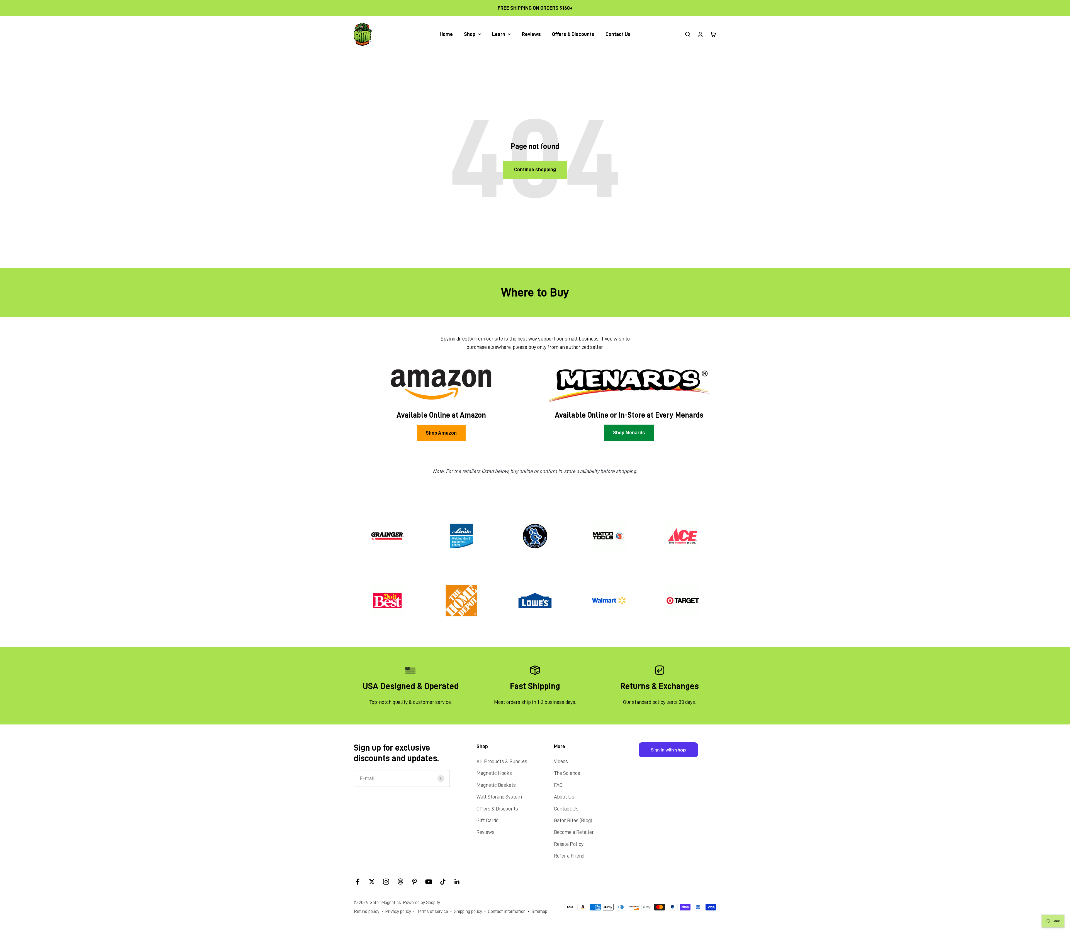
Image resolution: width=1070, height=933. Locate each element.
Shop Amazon (441, 432)
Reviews (531, 34)
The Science (567, 773)
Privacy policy (398, 911)
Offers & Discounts (573, 34)
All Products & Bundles (501, 761)
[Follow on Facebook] (357, 881)
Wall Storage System (499, 796)
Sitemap (539, 911)
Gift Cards (487, 820)
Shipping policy (468, 911)
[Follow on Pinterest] (414, 881)
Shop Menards (629, 432)
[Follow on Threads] (400, 881)
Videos (561, 761)
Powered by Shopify (421, 902)
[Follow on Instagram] (386, 881)
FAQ (558, 785)
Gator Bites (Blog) (573, 820)
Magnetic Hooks (494, 773)
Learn (498, 34)
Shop (469, 34)
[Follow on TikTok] (443, 881)
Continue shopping (535, 169)
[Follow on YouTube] (428, 881)
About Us (564, 796)
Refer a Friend (569, 855)
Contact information (507, 911)
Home (446, 34)
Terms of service (432, 911)
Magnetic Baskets (496, 785)
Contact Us (618, 34)
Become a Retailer (574, 832)
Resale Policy (568, 844)
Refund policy (366, 911)
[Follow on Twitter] (372, 881)
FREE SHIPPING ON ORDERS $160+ (535, 8)
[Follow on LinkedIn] (457, 881)
